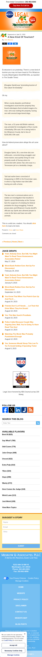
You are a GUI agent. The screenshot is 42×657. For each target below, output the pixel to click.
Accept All (13, 645)
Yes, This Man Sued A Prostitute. (18, 315)
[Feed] (30, 410)
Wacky (7, 483)
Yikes (6, 471)
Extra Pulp (8, 465)
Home (14, 242)
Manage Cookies (21, 581)
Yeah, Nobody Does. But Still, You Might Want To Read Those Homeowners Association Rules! (21, 256)
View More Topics (9, 507)
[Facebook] (5, 410)
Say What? (8, 440)
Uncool (7, 459)
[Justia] (24, 410)
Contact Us (21, 612)
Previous (6, 242)
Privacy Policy (21, 599)
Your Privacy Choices (17, 578)
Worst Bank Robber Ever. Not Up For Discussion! (20, 267)
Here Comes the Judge (13, 489)
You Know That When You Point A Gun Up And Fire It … (22, 298)
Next (20, 242)
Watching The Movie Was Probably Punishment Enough (19, 335)
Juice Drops (19, 230)
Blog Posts (21, 624)
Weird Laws (9, 495)
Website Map (21, 618)
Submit (21, 546)
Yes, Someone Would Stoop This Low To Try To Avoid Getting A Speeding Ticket (21, 344)
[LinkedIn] (18, 410)
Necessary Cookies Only (13, 651)
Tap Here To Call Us (21, 5)
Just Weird (8, 501)
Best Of (7, 434)
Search (38, 423)
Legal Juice (21, 19)
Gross (11, 230)
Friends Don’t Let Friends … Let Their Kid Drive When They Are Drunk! (22, 307)
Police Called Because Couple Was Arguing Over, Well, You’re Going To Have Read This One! (22, 324)
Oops (6, 477)
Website (21, 593)
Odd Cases (9, 447)
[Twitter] (11, 410)
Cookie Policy (33, 578)
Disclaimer (21, 606)
